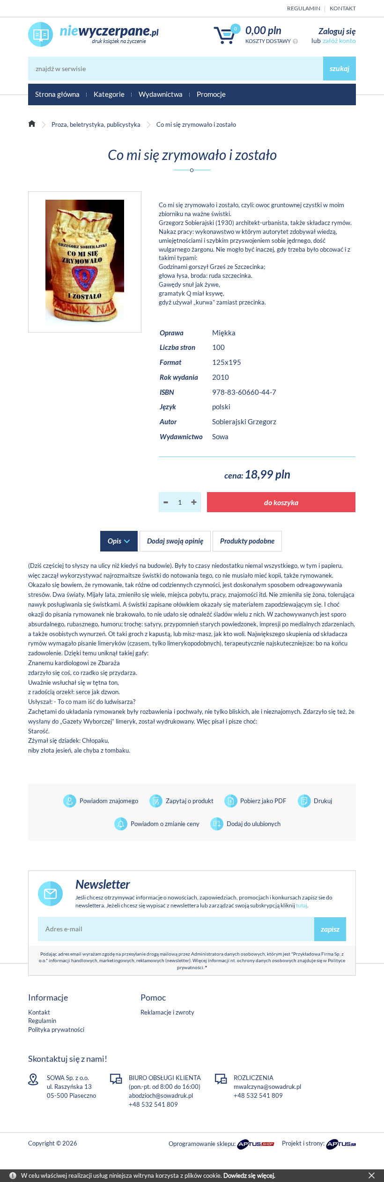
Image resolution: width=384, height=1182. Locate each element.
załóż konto (339, 40)
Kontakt (343, 8)
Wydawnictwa (161, 94)
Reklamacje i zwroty (167, 1012)
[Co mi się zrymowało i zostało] (85, 262)
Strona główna (57, 94)
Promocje (211, 94)
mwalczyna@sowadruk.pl (267, 1086)
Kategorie (109, 94)
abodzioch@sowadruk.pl (161, 1095)
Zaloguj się (337, 31)
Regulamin (303, 8)
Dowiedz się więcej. (249, 1175)
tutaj (301, 905)
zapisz (330, 928)
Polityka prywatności (56, 1029)
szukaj (339, 68)
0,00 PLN (263, 30)
